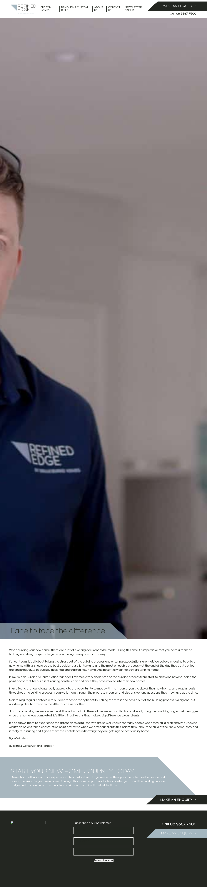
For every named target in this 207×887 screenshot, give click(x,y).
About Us (98, 9)
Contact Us (114, 9)
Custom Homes (45, 9)
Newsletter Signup (133, 9)
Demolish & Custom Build (74, 9)
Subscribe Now (104, 860)
